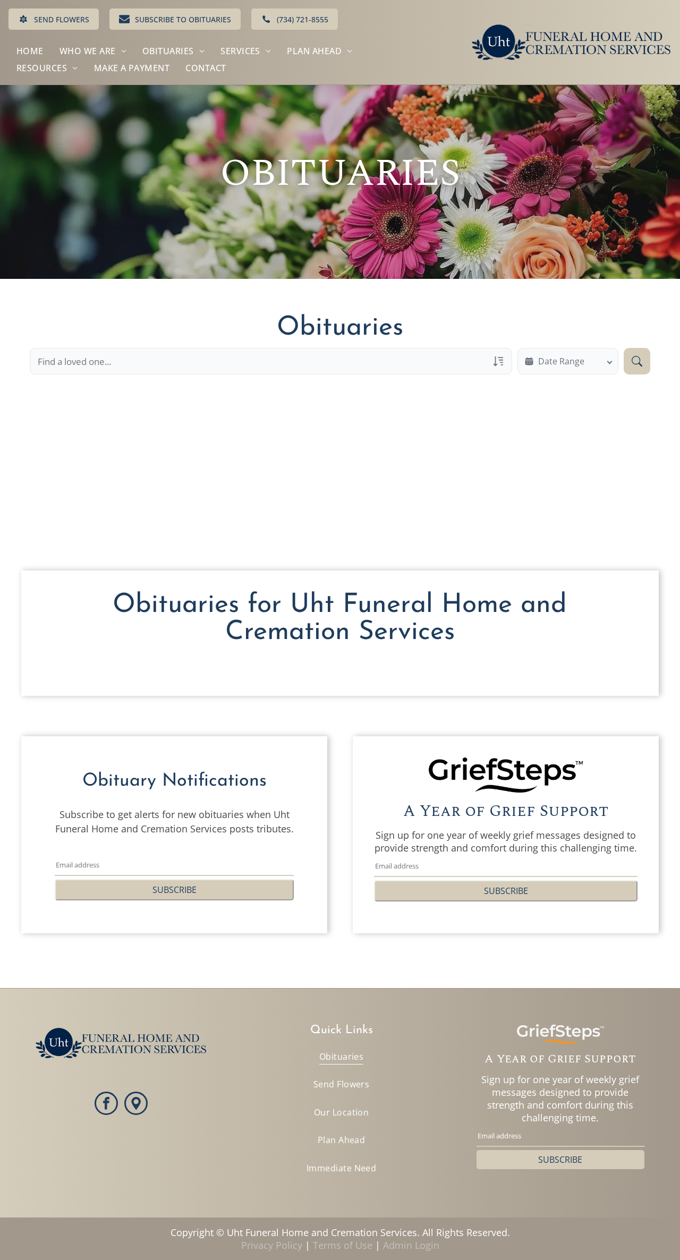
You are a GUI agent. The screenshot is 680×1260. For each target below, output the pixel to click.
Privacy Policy (271, 1245)
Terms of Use (342, 1245)
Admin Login (411, 1245)
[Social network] (136, 1105)
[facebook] (106, 1105)
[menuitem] (30, 50)
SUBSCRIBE (174, 890)
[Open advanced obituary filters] (498, 361)
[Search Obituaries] (637, 361)
